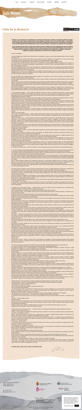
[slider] (77, 29)
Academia (49, 2)
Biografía (32, 2)
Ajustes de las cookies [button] (69, 405)
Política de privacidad (34, 407)
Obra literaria (41, 2)
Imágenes (56, 2)
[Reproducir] (65, 29)
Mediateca (64, 2)
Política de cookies (49, 407)
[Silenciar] (74, 29)
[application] (71, 29)
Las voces (66, 31)
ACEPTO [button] (76, 405)
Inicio (16, 2)
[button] (71, 31)
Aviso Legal (41, 407)
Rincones (23, 2)
